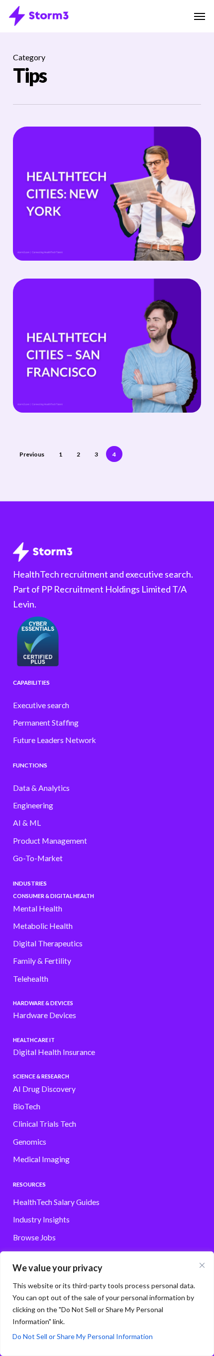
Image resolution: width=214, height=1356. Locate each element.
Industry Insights (41, 1219)
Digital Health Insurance (54, 1052)
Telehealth (30, 978)
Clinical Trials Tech (44, 1123)
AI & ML (27, 822)
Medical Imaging (41, 1159)
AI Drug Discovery (44, 1088)
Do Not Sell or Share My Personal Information (82, 1336)
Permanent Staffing (46, 722)
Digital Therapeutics (48, 943)
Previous (31, 454)
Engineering (33, 805)
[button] (199, 16)
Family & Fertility (42, 960)
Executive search (41, 705)
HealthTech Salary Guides (56, 1202)
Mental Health (37, 908)
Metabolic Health (43, 925)
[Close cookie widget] (202, 1265)
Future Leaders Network (54, 740)
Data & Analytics (41, 787)
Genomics (29, 1141)
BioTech (26, 1106)
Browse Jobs (34, 1237)
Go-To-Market (38, 858)
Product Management (50, 840)
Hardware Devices (44, 1015)
